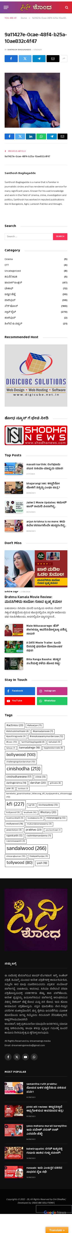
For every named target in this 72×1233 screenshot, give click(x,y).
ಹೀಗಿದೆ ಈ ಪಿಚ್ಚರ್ (13, 324)
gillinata (55, 783)
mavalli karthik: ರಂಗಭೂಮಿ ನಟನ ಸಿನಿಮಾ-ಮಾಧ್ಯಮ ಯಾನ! (44, 467)
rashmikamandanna (39, 836)
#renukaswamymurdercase (46, 737)
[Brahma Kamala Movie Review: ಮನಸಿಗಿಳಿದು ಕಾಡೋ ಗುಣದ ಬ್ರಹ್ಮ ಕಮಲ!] (36, 568)
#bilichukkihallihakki (17, 731)
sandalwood (26, 848)
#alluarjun (34, 726)
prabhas (34, 830)
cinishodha (23, 769)
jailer (10, 788)
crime (40, 777)
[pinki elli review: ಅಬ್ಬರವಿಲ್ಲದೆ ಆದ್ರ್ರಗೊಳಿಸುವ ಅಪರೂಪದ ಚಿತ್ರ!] (14, 1111)
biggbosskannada (53, 748)
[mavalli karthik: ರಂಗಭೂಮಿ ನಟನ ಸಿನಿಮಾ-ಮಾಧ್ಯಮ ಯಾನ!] (14, 469)
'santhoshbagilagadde (33, 742)
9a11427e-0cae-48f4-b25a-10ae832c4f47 (27, 157)
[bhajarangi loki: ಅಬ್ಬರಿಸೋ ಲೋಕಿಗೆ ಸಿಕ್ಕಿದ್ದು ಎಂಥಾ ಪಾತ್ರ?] (14, 488)
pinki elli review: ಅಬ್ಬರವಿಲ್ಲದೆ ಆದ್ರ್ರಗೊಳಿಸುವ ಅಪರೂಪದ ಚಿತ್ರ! (45, 1109)
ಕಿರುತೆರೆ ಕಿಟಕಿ (11, 277)
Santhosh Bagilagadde (19, 49)
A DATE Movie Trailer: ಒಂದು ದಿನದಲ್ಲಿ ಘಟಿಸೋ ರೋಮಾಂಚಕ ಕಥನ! (44, 647)
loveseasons (35, 818)
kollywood (13, 813)
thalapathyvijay (39, 856)
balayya (10, 748)
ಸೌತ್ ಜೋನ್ (11, 306)
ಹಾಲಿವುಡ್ (10, 318)
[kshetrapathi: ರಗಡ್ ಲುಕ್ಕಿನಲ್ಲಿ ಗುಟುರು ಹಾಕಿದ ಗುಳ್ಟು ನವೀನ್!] (14, 1153)
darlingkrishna (16, 783)
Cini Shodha (59, 1200)
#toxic (11, 742)
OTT (7, 265)
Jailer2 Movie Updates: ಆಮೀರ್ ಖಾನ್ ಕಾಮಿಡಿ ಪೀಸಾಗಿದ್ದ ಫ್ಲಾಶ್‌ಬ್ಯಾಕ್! (46, 507)
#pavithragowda (16, 737)
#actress (14, 725)
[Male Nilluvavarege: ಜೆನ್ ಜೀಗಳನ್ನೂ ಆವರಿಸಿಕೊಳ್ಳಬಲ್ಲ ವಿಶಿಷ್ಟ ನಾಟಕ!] (14, 630)
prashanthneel (53, 830)
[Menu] (6, 7)
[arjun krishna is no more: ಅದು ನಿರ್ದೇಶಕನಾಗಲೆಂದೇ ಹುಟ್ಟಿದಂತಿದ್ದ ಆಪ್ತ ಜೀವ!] (14, 526)
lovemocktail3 (14, 818)
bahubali (54, 742)
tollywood (19, 863)
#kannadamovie (43, 731)
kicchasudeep (48, 805)
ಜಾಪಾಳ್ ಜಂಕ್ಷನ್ (13, 283)
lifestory (48, 812)
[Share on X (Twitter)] (25, 58)
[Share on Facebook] (11, 58)
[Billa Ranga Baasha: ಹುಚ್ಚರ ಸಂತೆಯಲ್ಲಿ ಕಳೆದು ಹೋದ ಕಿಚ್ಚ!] (14, 663)
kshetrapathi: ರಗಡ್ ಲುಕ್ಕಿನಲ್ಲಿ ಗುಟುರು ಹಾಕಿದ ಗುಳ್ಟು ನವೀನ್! (44, 1151)
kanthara (23, 788)
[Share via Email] (53, 58)
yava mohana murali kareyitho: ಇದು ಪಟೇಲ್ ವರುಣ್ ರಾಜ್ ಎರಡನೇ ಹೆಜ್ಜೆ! (46, 1130)
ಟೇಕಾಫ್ (9, 289)
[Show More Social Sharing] (63, 58)
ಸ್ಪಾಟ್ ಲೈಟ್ (10, 312)
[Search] (66, 7)
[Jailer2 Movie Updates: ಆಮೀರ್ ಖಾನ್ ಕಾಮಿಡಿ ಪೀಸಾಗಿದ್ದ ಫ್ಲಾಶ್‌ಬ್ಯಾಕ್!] (14, 507)
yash (42, 863)
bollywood (21, 755)
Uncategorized (13, 271)
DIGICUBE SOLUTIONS (43, 1203)
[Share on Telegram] (39, 58)
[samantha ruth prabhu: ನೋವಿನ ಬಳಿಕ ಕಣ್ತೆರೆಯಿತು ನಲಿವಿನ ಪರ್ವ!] (14, 1088)
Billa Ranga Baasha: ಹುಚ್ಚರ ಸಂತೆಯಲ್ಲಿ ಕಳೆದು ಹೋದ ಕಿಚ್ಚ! (43, 661)
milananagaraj (56, 818)
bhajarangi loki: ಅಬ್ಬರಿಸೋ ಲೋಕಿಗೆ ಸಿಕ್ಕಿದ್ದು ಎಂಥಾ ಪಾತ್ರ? (43, 486)
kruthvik (30, 813)
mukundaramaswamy (39, 824)
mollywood (14, 824)
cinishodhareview (18, 777)
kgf (31, 805)
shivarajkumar (15, 856)
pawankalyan (14, 830)
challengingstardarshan (20, 762)
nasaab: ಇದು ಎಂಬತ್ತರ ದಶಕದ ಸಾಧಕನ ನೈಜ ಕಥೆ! (44, 1170)
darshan (38, 783)
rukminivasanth (15, 841)
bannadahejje (29, 748)
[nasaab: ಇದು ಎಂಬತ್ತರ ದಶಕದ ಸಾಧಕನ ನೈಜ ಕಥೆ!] (14, 1172)
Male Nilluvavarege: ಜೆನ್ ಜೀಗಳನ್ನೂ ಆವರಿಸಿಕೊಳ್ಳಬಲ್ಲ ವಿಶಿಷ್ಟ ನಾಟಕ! (46, 630)
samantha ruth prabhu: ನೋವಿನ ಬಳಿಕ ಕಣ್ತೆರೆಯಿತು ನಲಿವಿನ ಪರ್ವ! (46, 1088)
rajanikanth (14, 836)
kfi (15, 804)
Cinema (9, 259)
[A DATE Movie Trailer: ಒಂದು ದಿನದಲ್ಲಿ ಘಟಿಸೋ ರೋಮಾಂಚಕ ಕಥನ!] (14, 647)
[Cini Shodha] (36, 7)
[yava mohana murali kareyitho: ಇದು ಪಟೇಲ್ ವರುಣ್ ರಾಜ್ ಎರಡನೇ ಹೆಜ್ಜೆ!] (14, 1130)
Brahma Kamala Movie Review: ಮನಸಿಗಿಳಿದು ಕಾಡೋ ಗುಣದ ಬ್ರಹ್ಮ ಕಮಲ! (33, 600)
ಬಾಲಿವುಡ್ (10, 300)
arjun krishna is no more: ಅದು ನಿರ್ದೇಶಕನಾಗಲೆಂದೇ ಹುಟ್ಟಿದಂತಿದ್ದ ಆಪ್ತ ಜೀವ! (45, 526)
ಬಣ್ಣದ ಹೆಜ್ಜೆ (10, 295)
